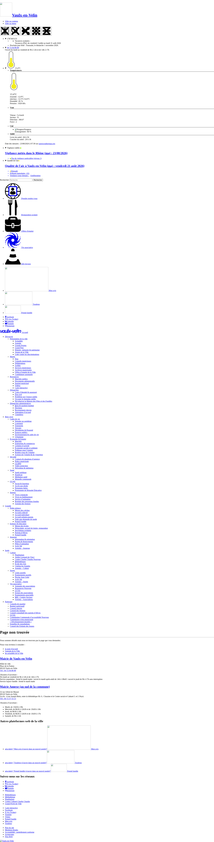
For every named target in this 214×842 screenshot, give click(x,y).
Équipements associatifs (24, 595)
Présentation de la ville (18, 339)
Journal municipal (22, 383)
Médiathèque (10, 797)
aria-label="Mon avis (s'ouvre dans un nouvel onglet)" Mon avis (51, 749)
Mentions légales (11, 830)
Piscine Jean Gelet (22, 577)
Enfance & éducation (18, 524)
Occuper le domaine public (25, 399)
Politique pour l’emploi (24, 450)
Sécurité (13, 457)
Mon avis (52, 290)
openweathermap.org (47, 144)
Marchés (18, 441)
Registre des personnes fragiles (27, 501)
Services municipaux (23, 368)
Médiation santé (21, 477)
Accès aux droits (21, 486)
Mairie (12, 357)
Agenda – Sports (21, 582)
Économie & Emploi (18, 439)
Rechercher (4, 180)
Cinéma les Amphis (22, 566)
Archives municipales (23, 370)
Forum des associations (24, 593)
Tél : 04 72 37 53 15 (8, 699)
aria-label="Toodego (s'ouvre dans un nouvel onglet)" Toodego (43, 763)
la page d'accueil (11, 649)
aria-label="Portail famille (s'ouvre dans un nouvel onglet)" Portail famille (41, 771)
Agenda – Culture (22, 568)
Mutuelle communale (23, 479)
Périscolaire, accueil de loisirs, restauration (31, 528)
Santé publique (21, 472)
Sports (12, 570)
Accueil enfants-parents (24, 517)
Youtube (10, 324)
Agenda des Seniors (22, 504)
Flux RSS (9, 837)
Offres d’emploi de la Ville (25, 372)
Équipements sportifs (23, 575)
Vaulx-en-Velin (24, 15)
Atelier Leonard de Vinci (24, 557)
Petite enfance (15, 508)
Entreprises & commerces (25, 443)
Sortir (7, 550)
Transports (19, 426)
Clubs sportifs (20, 573)
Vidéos (17, 386)
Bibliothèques (20, 562)
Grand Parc (19, 348)
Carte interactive (21, 388)
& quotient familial (24, 406)
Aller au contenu (11, 21)
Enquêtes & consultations (20, 624)
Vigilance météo (13, 148)
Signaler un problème (23, 421)
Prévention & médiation (24, 468)
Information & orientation (25, 539)
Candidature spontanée (24, 374)
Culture (13, 553)
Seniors (13, 492)
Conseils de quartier (17, 604)
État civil (18, 394)
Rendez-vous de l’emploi (24, 452)
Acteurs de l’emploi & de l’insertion (29, 455)
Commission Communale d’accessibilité (29, 617)
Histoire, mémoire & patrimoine (27, 350)
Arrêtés (18, 365)
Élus (16, 359)
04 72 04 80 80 (13, 48)
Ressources (14, 377)
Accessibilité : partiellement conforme (19, 832)
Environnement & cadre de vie (27, 435)
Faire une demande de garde (26, 519)
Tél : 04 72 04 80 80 (8, 670)
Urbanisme (19, 437)
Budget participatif (17, 606)
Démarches (14, 390)
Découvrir (9, 337)
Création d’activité (22, 446)
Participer (8, 602)
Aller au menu (10, 23)
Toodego (36, 304)
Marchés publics (21, 379)
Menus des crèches (22, 510)
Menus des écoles (22, 526)
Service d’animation (22, 499)
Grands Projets (20, 345)
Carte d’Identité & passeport (26, 392)
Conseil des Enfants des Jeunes (22, 626)
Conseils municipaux (23, 361)
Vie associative (16, 584)
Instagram (10, 326)
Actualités (19, 341)
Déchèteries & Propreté (24, 430)
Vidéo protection (21, 466)
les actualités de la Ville (14, 653)
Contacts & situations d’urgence (27, 459)
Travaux (18, 428)
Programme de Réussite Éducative (28, 490)
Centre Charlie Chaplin (28, 559)
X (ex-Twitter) (12, 319)
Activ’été (18, 546)
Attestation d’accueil (23, 412)
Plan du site (9, 828)
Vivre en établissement (23, 497)
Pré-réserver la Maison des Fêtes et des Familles (33, 401)
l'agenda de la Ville (12, 651)
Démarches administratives (20, 403)
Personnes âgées (21, 488)
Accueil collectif (21, 513)
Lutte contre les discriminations (27, 354)
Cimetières (19, 415)
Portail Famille (20, 521)
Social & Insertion (22, 484)
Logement (19, 423)
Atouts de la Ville (21, 352)
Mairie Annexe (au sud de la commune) (25, 686)
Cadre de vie (15, 419)
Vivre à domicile (21, 495)
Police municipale (22, 461)
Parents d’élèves (21, 533)
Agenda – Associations (24, 599)
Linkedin (10, 321)
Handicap (18, 475)
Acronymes (9, 834)
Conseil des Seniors (17, 611)
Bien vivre (9, 417)
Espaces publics (21, 432)
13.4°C (18, 68)
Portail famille (26, 313)
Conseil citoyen (16, 608)
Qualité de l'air (12, 161)
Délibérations (20, 363)
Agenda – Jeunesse (22, 548)
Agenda (18, 343)
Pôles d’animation (22, 544)
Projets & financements (24, 541)
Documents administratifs (25, 381)
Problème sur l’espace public (26, 397)
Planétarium (19, 555)
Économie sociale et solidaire (26, 448)
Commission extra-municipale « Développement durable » (21, 620)
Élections (18, 408)
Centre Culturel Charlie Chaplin (17, 801)
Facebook (10, 317)
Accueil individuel (22, 515)
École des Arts (20, 564)
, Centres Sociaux (23, 597)
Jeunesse (13, 537)
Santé (12, 470)
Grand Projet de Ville (13, 804)
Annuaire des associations (25, 586)
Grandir (8, 506)
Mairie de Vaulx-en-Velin (16, 658)
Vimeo (7, 817)
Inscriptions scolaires (23, 530)
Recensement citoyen (23, 410)
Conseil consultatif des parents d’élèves (25, 613)
